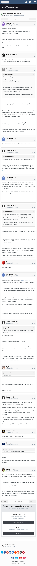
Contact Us (22, 561)
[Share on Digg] (10, 552)
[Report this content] (32, 25)
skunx (3, 15)
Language (14, 561)
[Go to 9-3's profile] (3, 69)
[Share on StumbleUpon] (18, 552)
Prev (5, 18)
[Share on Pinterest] (23, 552)
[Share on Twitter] (2, 552)
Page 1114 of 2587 (18, 19)
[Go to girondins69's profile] (3, 139)
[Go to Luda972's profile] (3, 470)
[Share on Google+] (7, 552)
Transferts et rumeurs (19, 15)
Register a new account (18, 522)
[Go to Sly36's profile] (3, 367)
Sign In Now (18, 533)
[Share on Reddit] (15, 552)
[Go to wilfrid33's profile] (3, 24)
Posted (12, 25)
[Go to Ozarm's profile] (3, 263)
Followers (17, 540)
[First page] (2, 19)
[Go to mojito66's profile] (3, 431)
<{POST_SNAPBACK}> (26, 280)
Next (31, 18)
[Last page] (35, 19)
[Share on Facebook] (5, 552)
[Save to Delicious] (13, 552)
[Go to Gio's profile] (3, 444)
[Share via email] (21, 552)
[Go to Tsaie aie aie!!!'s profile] (3, 55)
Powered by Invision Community (18, 563)
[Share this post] (34, 25)
